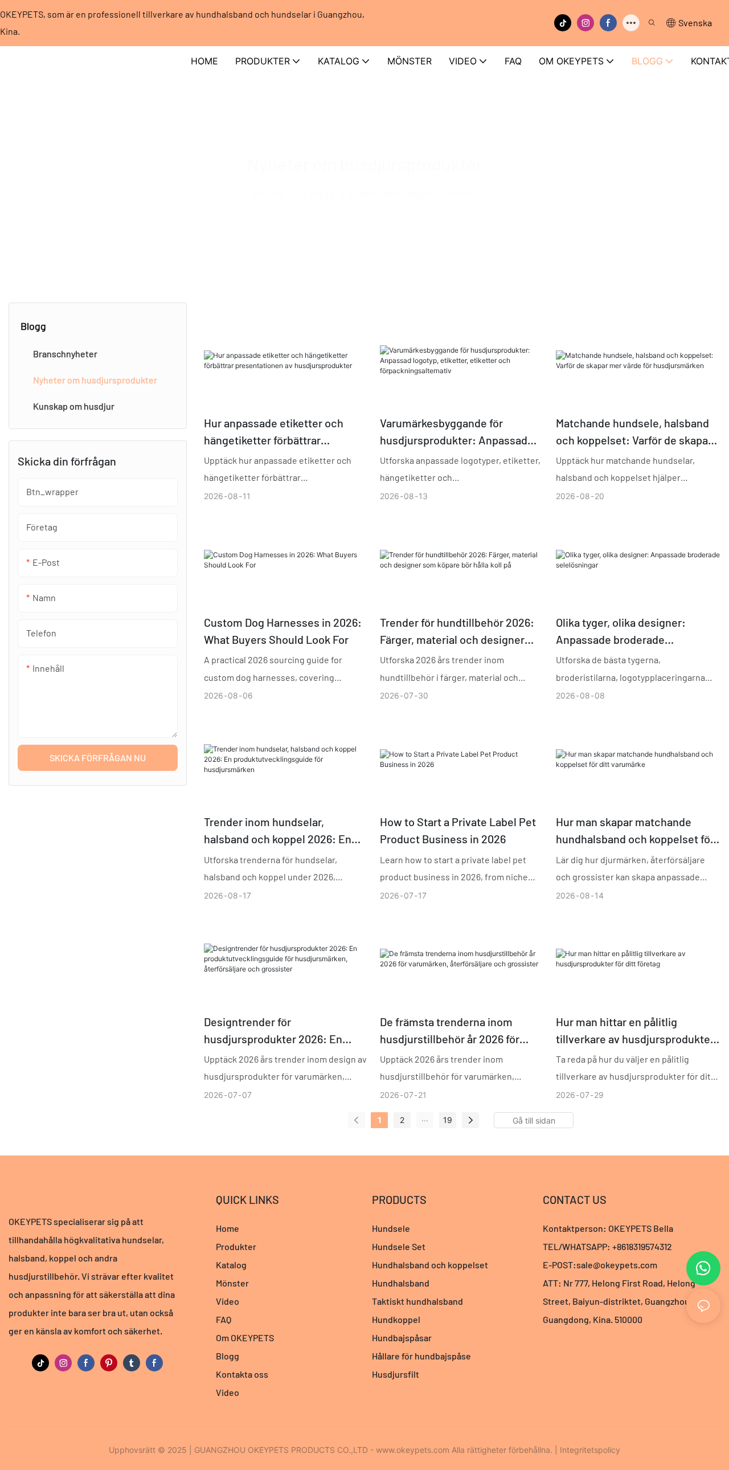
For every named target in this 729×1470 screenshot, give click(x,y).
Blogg (322, 193)
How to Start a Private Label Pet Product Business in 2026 (458, 830)
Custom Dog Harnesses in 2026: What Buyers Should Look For (283, 630)
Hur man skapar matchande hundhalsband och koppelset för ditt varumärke (635, 831)
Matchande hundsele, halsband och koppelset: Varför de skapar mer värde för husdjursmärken (634, 432)
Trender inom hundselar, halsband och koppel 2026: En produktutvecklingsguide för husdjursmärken (277, 831)
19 (447, 1120)
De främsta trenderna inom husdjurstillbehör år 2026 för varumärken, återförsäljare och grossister (455, 1031)
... (424, 1118)
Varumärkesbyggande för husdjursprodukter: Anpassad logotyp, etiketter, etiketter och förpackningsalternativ (457, 432)
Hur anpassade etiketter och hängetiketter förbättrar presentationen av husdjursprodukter (273, 432)
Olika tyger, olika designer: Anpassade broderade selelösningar (621, 631)
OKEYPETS (274, 193)
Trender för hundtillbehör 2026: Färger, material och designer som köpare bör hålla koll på (457, 631)
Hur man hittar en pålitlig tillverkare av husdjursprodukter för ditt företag (635, 1031)
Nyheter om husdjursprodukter (411, 193)
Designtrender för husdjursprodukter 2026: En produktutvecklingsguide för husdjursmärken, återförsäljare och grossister (280, 1031)
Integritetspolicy (590, 1450)
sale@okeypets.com (616, 1264)
